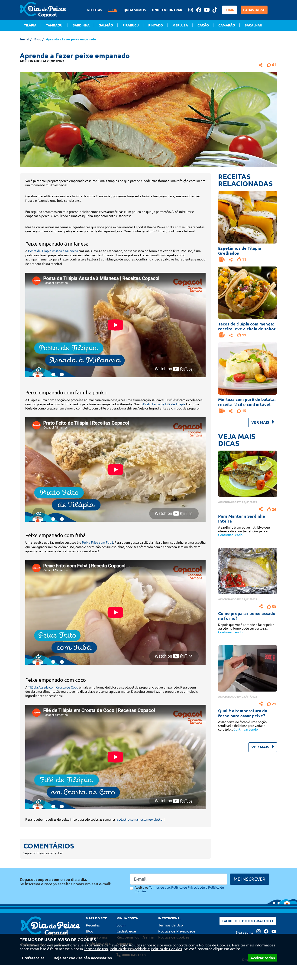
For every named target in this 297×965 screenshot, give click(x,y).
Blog (37, 39)
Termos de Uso (170, 925)
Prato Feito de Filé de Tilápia (164, 404)
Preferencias (33, 958)
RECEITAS (94, 10)
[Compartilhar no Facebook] (261, 64)
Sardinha (81, 25)
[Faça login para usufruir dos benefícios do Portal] (222, 259)
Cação (203, 25)
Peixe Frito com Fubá (97, 542)
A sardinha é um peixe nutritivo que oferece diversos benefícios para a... (244, 531)
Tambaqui (54, 25)
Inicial (24, 39)
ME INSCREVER (249, 879)
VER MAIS (260, 422)
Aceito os (179, 889)
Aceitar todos (262, 958)
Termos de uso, (96, 949)
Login (121, 925)
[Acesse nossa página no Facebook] (198, 10)
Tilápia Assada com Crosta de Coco (53, 687)
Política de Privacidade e (130, 949)
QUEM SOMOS (134, 10)
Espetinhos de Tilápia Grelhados (239, 251)
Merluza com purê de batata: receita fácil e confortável (246, 402)
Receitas (93, 925)
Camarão (226, 25)
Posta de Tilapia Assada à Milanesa (53, 251)
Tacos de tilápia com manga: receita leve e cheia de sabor (247, 326)
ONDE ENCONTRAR (167, 10)
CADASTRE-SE (254, 10)
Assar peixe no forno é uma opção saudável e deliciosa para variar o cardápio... (242, 725)
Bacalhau (253, 25)
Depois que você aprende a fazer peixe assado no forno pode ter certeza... (246, 628)
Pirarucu (131, 25)
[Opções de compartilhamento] (231, 259)
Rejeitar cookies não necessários (83, 958)
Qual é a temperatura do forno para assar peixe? (242, 713)
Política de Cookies (166, 949)
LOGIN (229, 10)
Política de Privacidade (176, 931)
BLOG (112, 10)
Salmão (106, 25)
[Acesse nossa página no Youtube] (206, 10)
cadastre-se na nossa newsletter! (140, 819)
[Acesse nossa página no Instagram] (190, 10)
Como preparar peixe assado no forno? (246, 616)
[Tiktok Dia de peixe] (214, 10)
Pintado (155, 25)
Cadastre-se (126, 931)
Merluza (180, 25)
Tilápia (30, 25)
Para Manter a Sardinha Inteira (241, 518)
